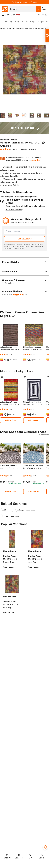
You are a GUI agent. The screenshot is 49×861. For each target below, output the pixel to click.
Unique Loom (9, 551)
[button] (24, 262)
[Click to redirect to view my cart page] (43, 8)
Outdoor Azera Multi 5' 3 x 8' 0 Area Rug (35, 559)
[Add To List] (39, 143)
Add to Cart (10, 420)
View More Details (11, 185)
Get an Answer (24, 238)
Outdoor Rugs (28, 21)
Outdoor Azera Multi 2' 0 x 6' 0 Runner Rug (10, 559)
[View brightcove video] (39, 115)
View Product (9, 567)
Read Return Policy (14, 209)
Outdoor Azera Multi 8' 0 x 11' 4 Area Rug (10, 604)
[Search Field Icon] (38, 9)
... (1, 22)
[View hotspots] (32, 115)
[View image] (2, 115)
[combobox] (22, 9)
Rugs (17, 21)
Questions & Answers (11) (29, 149)
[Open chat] (47, 35)
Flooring (8, 21)
